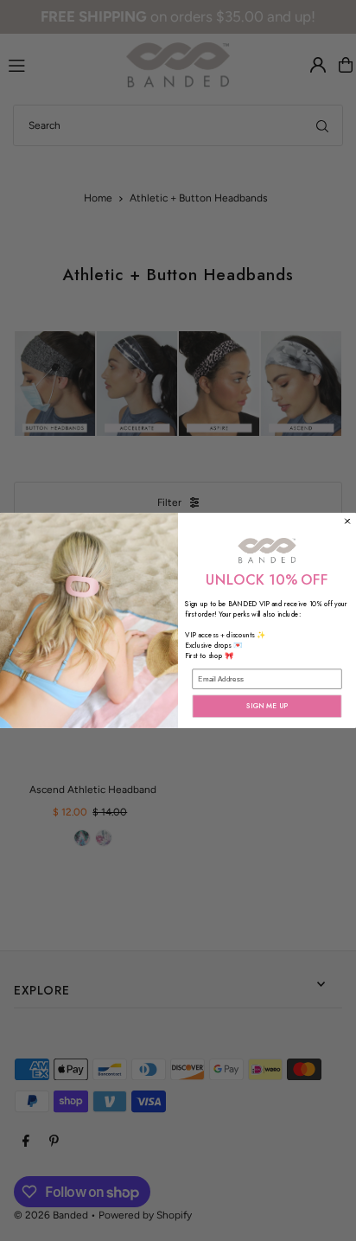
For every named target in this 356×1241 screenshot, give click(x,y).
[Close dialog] (347, 521)
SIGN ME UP (267, 706)
